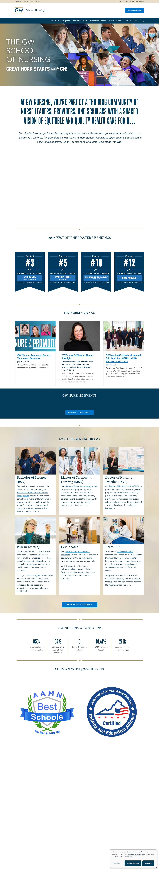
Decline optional (133, 863)
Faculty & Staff (29, 1)
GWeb (126, 1)
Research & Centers (98, 21)
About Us (55, 21)
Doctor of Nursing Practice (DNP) (124, 486)
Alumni (38, 1)
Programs (66, 21)
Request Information (134, 10)
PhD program (34, 575)
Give (142, 1)
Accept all (148, 863)
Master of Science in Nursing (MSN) (81, 486)
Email (120, 1)
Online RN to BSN (125, 552)
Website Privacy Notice (136, 854)
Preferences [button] (116, 863)
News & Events (115, 21)
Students (18, 1)
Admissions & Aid (80, 21)
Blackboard (134, 1)
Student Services (131, 21)
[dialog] (133, 859)
